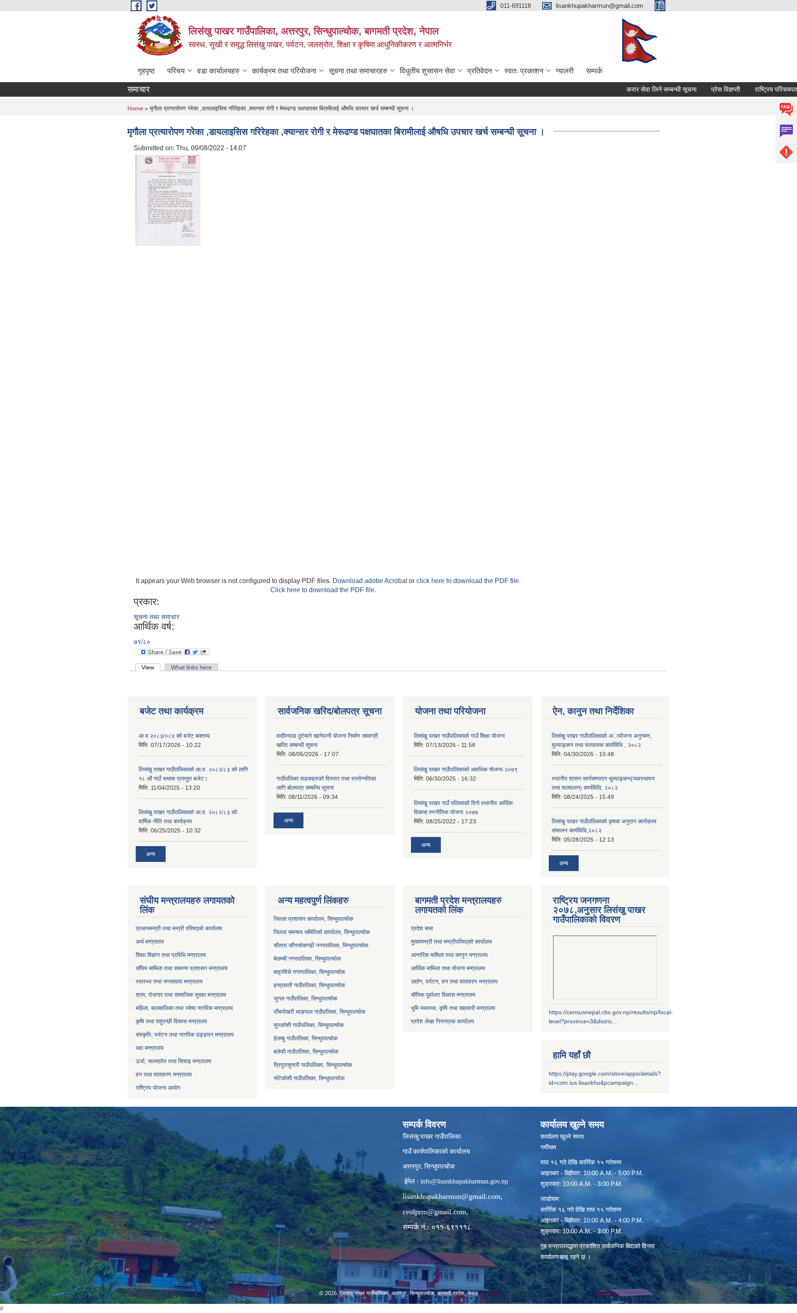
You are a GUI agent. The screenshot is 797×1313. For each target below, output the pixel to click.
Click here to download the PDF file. (323, 589)
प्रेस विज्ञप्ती (704, 89)
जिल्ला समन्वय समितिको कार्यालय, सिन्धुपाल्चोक (322, 932)
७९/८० (142, 641)
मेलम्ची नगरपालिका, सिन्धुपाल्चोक (307, 958)
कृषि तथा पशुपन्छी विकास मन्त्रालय (171, 1021)
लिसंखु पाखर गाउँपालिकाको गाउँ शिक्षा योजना (459, 735)
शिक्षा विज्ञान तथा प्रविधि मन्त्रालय (171, 955)
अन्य (150, 854)
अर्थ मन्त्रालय (150, 941)
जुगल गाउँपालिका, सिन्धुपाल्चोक (305, 998)
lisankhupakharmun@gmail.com (452, 1196)
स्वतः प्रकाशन (523, 71)
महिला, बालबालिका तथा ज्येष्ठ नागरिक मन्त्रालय (184, 1008)
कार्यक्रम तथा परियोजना (284, 71)
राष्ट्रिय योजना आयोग (158, 1087)
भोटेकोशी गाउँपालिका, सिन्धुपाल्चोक (309, 1078)
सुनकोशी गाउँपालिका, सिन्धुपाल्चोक (309, 1025)
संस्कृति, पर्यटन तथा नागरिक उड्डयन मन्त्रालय (185, 1034)
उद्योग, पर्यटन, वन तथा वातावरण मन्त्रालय (454, 981)
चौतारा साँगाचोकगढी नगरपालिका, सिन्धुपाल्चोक (321, 945)
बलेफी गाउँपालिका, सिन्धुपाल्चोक (306, 1051)
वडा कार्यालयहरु (218, 71)
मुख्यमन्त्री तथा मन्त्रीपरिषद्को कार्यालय (451, 941)
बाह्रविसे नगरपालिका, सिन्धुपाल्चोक (309, 972)
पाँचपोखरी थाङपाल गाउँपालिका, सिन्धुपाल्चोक (319, 1011)
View (151, 667)
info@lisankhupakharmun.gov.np (464, 1181)
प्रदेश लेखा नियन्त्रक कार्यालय (442, 1021)
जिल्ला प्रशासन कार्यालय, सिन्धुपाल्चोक (313, 918)
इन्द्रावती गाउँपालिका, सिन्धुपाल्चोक (309, 985)
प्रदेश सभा (422, 928)
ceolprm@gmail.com (434, 1212)
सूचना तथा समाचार (156, 616)
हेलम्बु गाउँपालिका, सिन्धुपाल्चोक (305, 1038)
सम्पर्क (594, 71)
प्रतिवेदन (479, 71)
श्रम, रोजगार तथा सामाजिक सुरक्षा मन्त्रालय (181, 994)
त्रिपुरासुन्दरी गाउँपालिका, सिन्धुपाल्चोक (313, 1065)
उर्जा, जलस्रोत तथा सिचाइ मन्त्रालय (173, 1061)
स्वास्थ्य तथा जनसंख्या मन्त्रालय (169, 981)
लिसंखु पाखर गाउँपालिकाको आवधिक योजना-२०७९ (466, 769)
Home (135, 108)
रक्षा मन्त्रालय (150, 1048)
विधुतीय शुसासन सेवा (427, 71)
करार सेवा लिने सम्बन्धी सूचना (640, 89)
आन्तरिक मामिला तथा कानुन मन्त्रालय (449, 955)
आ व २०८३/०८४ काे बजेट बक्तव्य (174, 735)
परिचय (176, 71)
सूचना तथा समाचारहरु (358, 71)
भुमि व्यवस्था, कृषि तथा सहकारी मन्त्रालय (453, 1008)
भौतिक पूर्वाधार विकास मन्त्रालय (443, 994)
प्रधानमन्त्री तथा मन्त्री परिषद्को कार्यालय (179, 928)
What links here (191, 667)
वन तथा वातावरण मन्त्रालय (164, 1074)
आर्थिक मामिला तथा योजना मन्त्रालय (448, 968)
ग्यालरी (565, 71)
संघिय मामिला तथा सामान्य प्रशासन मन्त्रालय (181, 968)
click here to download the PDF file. (468, 580)
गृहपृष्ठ (146, 71)
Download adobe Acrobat (370, 580)
